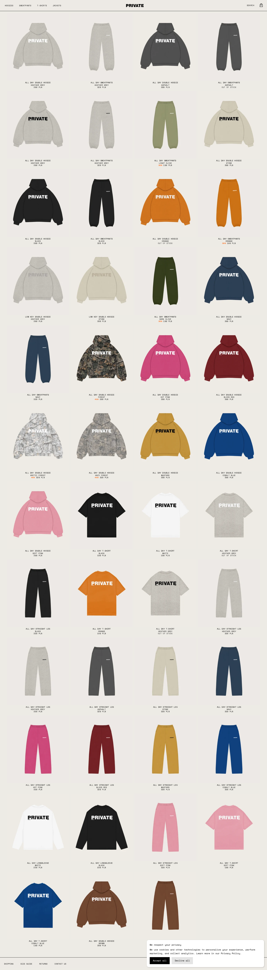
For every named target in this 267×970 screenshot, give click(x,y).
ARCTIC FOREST (38, 475)
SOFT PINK (38, 553)
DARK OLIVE (165, 319)
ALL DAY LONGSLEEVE (38, 863)
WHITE (165, 553)
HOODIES (9, 5)
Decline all (182, 960)
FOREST (101, 397)
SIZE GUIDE (26, 964)
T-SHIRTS (42, 5)
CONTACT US (60, 964)
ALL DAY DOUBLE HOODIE (38, 82)
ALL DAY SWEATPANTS (102, 82)
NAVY (229, 319)
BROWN (102, 943)
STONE (229, 163)
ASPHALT (165, 85)
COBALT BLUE (229, 475)
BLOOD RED (229, 397)
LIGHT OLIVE (165, 163)
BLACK (38, 241)
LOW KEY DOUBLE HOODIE (38, 316)
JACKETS (57, 5)
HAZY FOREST (101, 475)
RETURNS (43, 964)
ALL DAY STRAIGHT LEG (38, 628)
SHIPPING (8, 964)
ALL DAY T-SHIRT (102, 550)
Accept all (160, 960)
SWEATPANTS (25, 5)
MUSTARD (165, 475)
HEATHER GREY (38, 85)
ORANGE (165, 241)
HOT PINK (165, 397)
